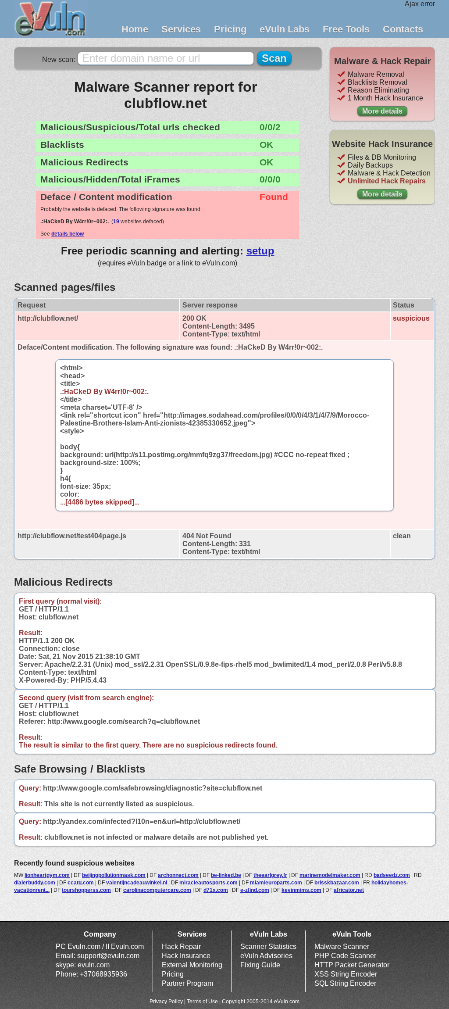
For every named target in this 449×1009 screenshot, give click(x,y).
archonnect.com (178, 875)
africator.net (349, 890)
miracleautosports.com (208, 883)
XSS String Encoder (345, 974)
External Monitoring (192, 965)
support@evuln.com (108, 955)
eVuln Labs (285, 29)
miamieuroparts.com (276, 883)
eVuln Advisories (266, 955)
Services (181, 29)
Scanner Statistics (268, 946)
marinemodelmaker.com (329, 875)
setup (260, 251)
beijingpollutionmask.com (114, 875)
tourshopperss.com (86, 890)
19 (116, 221)
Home (134, 29)
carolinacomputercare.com (157, 890)
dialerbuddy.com (34, 883)
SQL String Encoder (345, 983)
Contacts (403, 29)
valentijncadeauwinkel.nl (136, 883)
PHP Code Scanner (345, 955)
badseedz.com (392, 875)
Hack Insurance (186, 955)
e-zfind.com (254, 890)
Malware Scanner (341, 946)
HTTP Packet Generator (351, 965)
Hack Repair (181, 946)
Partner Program (187, 983)
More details (382, 111)
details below (67, 234)
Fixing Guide (260, 965)
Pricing (230, 29)
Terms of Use (202, 1001)
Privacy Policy (166, 1001)
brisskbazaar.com (336, 883)
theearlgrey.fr (270, 875)
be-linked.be (226, 875)
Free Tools (346, 29)
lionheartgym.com (47, 875)
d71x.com (215, 890)
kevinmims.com (301, 890)
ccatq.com (81, 883)
